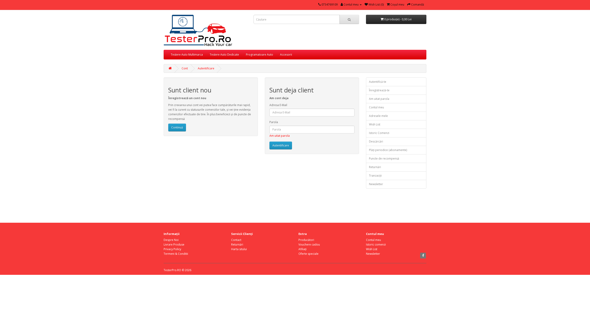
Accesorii (286, 54)
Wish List (374, 124)
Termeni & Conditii (176, 254)
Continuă (177, 127)
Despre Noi (171, 240)
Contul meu (376, 107)
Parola (273, 122)
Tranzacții (375, 176)
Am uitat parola (279, 136)
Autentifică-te (377, 82)
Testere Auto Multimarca (187, 54)
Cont (185, 68)
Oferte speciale (308, 254)
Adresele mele (378, 116)
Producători (306, 240)
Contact (236, 240)
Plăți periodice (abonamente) (388, 150)
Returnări (375, 167)
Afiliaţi (302, 249)
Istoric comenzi (376, 244)
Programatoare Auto (259, 54)
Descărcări (376, 141)
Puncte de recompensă (384, 158)
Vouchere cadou (309, 244)
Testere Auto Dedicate (224, 54)
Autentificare (206, 68)
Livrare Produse (174, 244)
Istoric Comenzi (379, 133)
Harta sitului (239, 249)
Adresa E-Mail (278, 105)
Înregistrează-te (379, 90)
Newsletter (376, 184)
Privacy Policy (172, 249)
